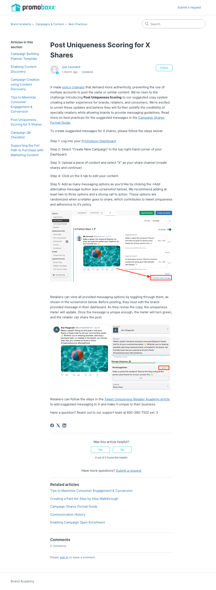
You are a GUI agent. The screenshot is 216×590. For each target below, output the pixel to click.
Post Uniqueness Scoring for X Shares (26, 122)
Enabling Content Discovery (23, 69)
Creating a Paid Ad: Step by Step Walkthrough (84, 499)
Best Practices (78, 24)
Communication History (67, 514)
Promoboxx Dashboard (99, 141)
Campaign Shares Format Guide (73, 506)
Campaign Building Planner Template (25, 56)
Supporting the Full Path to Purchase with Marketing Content (27, 150)
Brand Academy (21, 24)
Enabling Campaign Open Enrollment (77, 522)
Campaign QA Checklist (21, 135)
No (122, 449)
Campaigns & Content (50, 24)
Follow (164, 67)
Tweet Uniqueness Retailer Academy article (137, 399)
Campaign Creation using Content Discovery (25, 84)
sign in (64, 557)
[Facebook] (52, 425)
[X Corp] (58, 425)
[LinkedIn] (64, 425)
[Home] (33, 7)
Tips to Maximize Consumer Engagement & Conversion (23, 104)
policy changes (73, 87)
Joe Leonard (71, 67)
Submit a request (189, 7)
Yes (100, 449)
